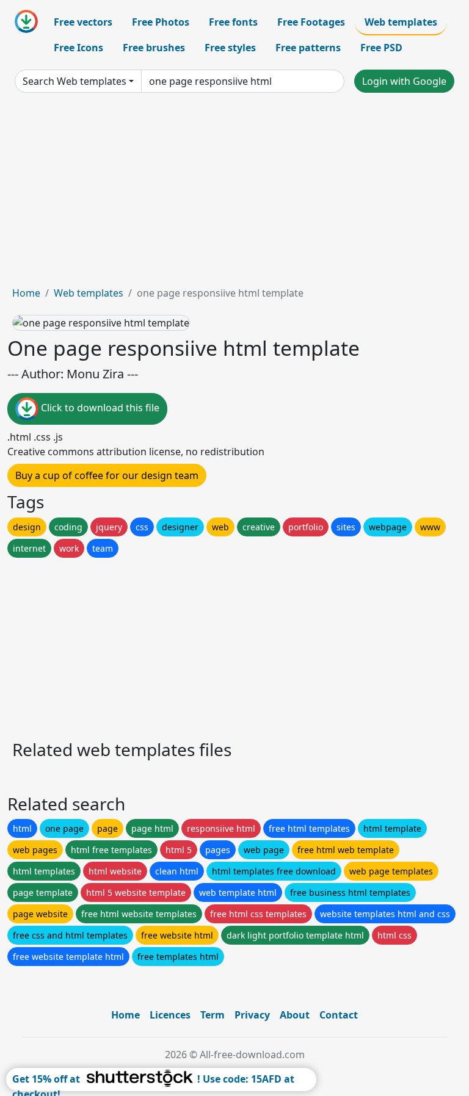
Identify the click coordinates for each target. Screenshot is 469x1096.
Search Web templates (74, 81)
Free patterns (308, 47)
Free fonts (233, 22)
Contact (338, 1015)
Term (212, 1015)
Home (26, 293)
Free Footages (311, 22)
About (295, 1015)
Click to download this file (98, 408)
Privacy (252, 1015)
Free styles (230, 47)
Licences (170, 1015)
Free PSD (381, 47)
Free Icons (78, 47)
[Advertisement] (234, 194)
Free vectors (83, 22)
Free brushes (154, 47)
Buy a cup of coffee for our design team (106, 475)
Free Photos (160, 22)
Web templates (401, 22)
